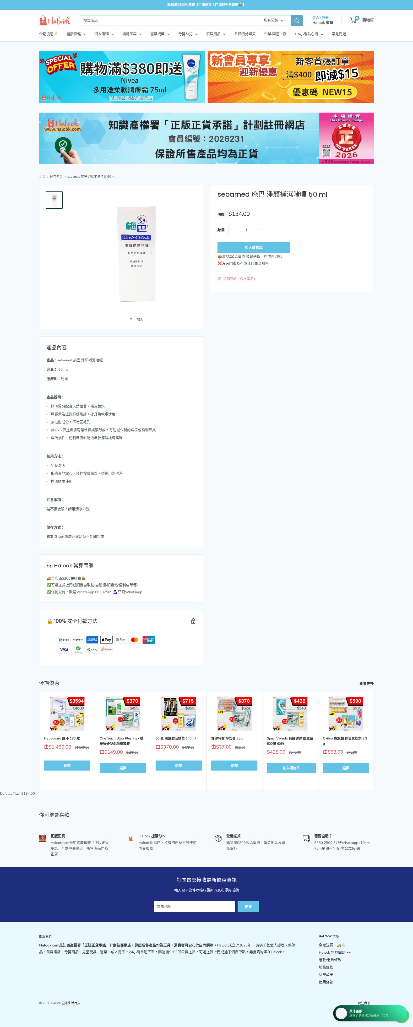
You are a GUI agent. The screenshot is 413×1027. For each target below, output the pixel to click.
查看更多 (367, 683)
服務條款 (326, 967)
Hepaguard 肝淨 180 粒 (62, 738)
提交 (248, 906)
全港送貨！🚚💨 (332, 945)
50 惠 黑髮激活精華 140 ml (176, 738)
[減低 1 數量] (234, 230)
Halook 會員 (322, 22)
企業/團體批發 (275, 34)
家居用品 (213, 34)
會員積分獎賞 (245, 34)
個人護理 (101, 34)
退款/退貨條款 (330, 959)
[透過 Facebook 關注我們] (361, 1011)
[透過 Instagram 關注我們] (370, 1011)
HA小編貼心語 (306, 34)
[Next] (374, 741)
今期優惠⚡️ (48, 34)
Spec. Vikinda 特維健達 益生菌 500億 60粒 (290, 741)
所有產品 (56, 176)
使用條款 (326, 982)
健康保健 (73, 34)
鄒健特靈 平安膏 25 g (227, 738)
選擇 (67, 765)
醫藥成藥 (157, 34)
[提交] (297, 20)
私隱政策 (326, 974)
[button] (237, 279)
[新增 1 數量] (259, 230)
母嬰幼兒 (185, 34)
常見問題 (339, 34)
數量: (221, 230)
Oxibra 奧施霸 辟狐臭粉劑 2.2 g (345, 741)
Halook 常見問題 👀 (335, 952)
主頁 (42, 176)
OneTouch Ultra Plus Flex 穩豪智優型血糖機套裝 (121, 741)
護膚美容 (129, 34)
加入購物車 (254, 247)
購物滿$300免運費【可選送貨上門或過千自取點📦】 (206, 4)
